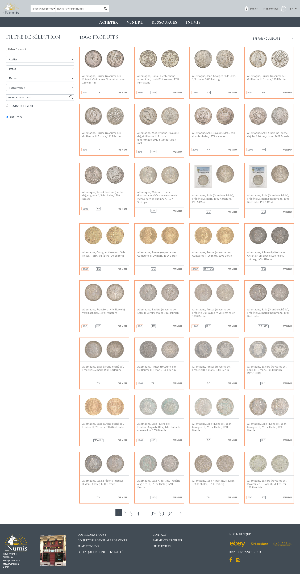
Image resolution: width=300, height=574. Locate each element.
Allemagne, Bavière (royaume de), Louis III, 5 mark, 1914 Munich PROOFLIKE (267, 370)
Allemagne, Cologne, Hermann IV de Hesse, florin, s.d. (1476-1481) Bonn (103, 254)
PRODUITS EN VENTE (22, 105)
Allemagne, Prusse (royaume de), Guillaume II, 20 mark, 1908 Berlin (212, 254)
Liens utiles (162, 546)
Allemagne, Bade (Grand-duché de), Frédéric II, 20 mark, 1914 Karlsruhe (103, 425)
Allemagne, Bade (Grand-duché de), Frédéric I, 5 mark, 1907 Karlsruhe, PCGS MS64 (213, 199)
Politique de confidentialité (100, 552)
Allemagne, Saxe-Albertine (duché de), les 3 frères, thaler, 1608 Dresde (268, 134)
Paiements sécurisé (167, 540)
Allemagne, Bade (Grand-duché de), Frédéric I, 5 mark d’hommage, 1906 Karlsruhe (268, 313)
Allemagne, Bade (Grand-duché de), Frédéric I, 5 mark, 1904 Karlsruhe (103, 368)
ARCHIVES (16, 117)
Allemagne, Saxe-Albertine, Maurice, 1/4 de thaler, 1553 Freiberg (213, 482)
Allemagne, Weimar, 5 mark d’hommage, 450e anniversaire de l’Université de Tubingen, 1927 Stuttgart (157, 197)
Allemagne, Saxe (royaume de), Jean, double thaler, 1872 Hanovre (214, 134)
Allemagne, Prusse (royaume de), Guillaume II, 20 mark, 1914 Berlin (157, 254)
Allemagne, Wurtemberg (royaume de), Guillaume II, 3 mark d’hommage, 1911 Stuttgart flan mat (158, 138)
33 (161, 512)
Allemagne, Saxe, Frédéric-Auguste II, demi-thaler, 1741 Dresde (102, 482)
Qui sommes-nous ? (92, 534)
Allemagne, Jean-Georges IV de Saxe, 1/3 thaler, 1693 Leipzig (214, 77)
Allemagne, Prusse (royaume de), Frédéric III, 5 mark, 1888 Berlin (211, 368)
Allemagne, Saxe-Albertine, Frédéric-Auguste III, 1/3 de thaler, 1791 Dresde (159, 484)
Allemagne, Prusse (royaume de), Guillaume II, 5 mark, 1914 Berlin (266, 77)
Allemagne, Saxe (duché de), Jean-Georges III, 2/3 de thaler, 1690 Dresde (267, 427)
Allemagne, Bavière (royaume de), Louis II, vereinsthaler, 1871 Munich (158, 311)
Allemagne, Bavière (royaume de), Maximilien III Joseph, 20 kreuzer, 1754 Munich (267, 484)
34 (170, 512)
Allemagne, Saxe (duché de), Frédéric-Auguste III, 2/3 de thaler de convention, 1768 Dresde (158, 427)
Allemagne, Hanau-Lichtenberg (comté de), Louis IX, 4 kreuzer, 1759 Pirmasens (158, 79)
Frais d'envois (88, 546)
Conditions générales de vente (102, 540)
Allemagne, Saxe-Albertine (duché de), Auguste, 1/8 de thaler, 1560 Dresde (102, 195)
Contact (160, 534)
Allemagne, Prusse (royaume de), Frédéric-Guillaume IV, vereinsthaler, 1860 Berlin (103, 79)
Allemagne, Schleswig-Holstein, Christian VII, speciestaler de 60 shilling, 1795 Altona (266, 256)
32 (153, 512)
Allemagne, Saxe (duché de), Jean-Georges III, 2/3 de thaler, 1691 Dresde (212, 427)
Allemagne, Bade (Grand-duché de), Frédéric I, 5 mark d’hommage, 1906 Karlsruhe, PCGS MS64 (268, 199)
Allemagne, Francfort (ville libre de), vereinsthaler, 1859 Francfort (104, 311)
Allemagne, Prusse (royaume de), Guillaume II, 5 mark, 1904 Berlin (156, 368)
